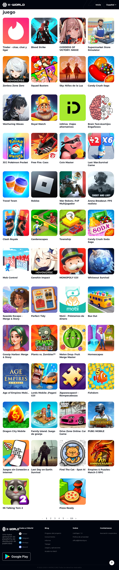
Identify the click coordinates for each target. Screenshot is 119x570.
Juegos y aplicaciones (52, 548)
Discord (25, 547)
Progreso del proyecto (53, 533)
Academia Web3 (51, 551)
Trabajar (47, 544)
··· (67, 518)
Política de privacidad (80, 537)
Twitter (24, 534)
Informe (48, 540)
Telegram (25, 538)
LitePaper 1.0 (77, 533)
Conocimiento (50, 537)
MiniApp (25, 542)
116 (71, 518)
